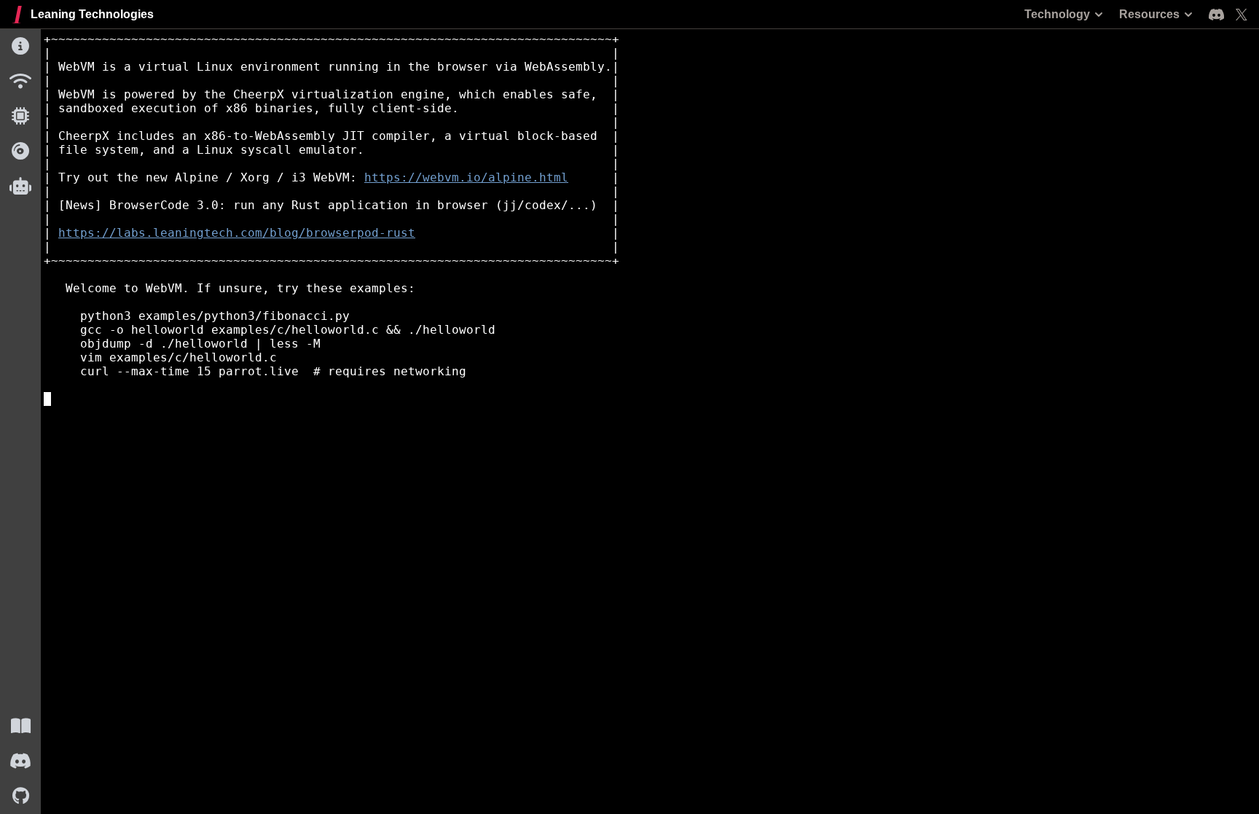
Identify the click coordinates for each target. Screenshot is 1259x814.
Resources (1149, 14)
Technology (1057, 14)
